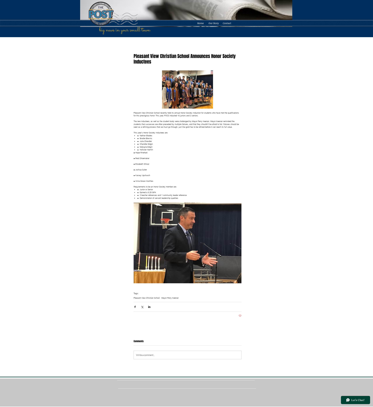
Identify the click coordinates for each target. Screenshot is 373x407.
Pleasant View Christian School (147, 298)
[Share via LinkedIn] (149, 306)
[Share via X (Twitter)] (142, 306)
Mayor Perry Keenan (170, 298)
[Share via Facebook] (135, 306)
